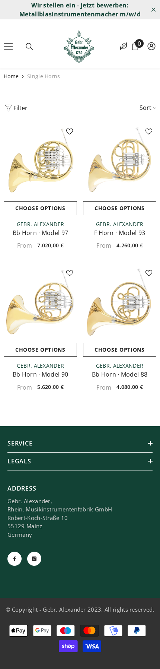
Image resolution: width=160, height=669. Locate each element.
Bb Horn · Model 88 (120, 374)
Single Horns (43, 76)
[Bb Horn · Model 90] (40, 302)
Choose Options (40, 208)
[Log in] (151, 46)
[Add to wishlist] (69, 131)
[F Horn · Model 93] (119, 160)
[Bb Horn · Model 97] (40, 160)
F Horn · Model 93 (119, 233)
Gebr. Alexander (40, 224)
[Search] (29, 46)
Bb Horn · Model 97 (40, 233)
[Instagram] (34, 559)
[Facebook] (14, 559)
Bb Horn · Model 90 (40, 374)
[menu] (8, 46)
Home (11, 76)
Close (153, 10)
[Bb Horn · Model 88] (119, 302)
